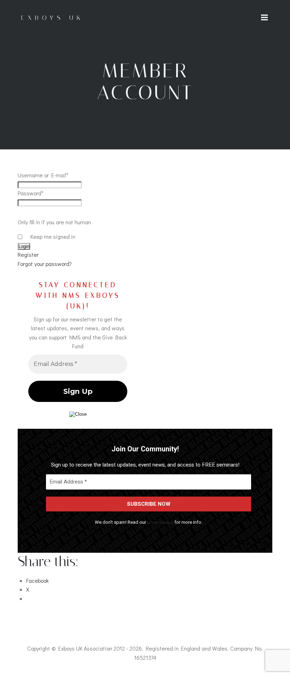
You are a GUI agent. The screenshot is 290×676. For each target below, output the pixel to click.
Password (31, 193)
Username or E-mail (43, 175)
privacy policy (160, 522)
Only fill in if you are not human (54, 222)
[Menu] (265, 18)
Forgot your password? (45, 263)
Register (28, 254)
